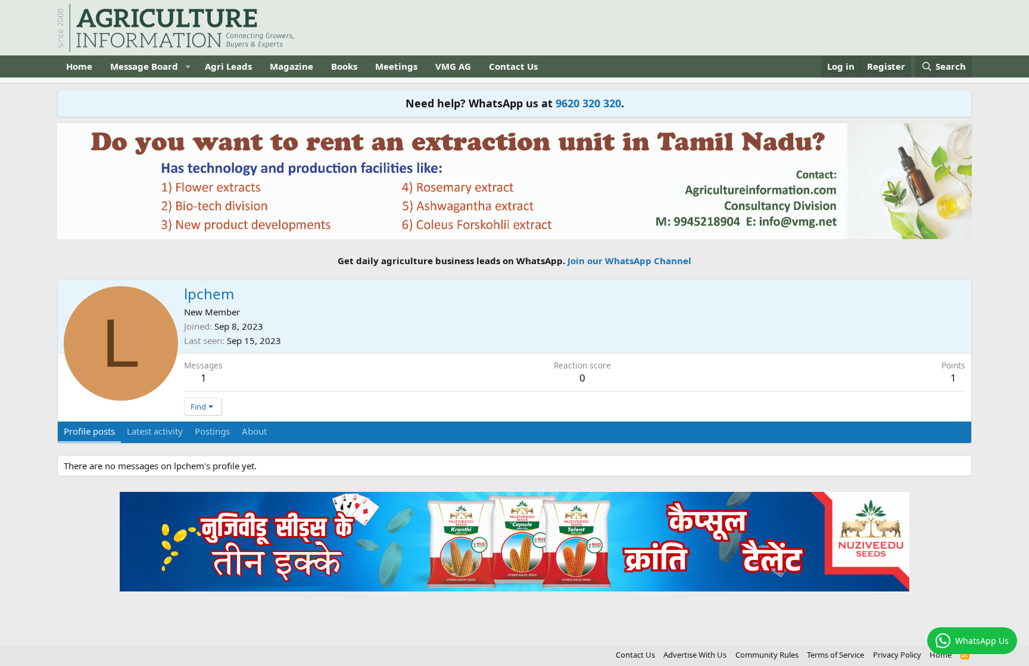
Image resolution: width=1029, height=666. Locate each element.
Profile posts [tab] (89, 431)
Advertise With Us (694, 654)
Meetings (396, 66)
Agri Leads (228, 66)
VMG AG (453, 66)
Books (344, 66)
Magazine (291, 66)
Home (79, 66)
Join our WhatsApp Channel (629, 261)
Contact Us (513, 66)
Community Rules (767, 654)
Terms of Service (835, 654)
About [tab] (254, 431)
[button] (187, 66)
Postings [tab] (212, 431)
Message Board (144, 66)
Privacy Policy (897, 654)
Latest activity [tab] (155, 431)
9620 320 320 (588, 103)
